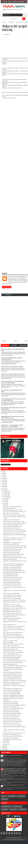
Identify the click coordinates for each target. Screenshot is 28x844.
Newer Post (4, 341)
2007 (3, 749)
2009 (3, 746)
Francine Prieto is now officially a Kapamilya (13, 606)
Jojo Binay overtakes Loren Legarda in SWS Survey (15, 546)
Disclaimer (4, 799)
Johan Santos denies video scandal (11, 552)
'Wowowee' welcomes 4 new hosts (11, 701)
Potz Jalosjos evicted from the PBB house (12, 565)
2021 (3, 471)
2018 (3, 476)
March (5, 741)
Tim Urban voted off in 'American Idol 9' (12, 584)
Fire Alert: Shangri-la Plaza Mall (10, 575)
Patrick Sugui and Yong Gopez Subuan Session (14, 515)
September (6, 496)
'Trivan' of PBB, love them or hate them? (12, 677)
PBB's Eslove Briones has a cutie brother (12, 650)
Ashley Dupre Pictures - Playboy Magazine (12, 662)
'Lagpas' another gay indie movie (10, 664)
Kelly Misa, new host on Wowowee (11, 710)
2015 (3, 481)
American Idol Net (6, 806)
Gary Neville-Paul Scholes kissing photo (12, 596)
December (6, 491)
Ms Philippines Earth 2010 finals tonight (12, 569)
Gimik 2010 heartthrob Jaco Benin (10, 574)
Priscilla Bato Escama (8, 768)
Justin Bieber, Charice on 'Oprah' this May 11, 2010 (14, 547)
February (6, 742)
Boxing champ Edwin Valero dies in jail (12, 611)
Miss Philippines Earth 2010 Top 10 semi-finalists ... (15, 572)
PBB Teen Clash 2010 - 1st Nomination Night (13, 636)
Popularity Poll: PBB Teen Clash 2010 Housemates (14, 665)
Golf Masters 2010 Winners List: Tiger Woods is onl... (15, 680)
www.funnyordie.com (10, 61)
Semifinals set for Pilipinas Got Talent (11, 550)
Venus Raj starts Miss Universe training (12, 579)
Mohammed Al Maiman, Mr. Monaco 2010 (12, 721)
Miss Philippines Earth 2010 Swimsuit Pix (12, 610)
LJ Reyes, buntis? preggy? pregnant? (11, 654)
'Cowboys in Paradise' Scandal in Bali (11, 519)
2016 (3, 480)
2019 (3, 475)
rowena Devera (6, 779)
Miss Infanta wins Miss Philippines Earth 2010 (13, 570)
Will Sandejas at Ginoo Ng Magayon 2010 (12, 675)
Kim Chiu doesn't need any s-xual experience (13, 652)
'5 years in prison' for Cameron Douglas (12, 598)
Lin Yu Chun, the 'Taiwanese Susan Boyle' (12, 725)
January (5, 744)
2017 (3, 478)
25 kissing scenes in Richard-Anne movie (12, 526)
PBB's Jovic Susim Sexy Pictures (11, 513)
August (5, 498)
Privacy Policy (21, 796)
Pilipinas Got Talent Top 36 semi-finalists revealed (14, 557)
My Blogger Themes (21, 839)
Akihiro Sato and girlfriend (9, 508)
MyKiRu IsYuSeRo (18, 837)
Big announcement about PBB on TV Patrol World (14, 600)
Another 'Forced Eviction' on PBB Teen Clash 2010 (14, 531)
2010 (3, 490)
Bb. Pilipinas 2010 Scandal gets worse (11, 734)
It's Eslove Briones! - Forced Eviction (11, 528)
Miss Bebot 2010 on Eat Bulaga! (10, 703)
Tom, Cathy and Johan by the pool (11, 737)
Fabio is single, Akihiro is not (9, 624)
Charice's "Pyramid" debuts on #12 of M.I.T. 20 (13, 626)
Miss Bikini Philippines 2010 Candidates (12, 582)
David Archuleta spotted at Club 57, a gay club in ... (14, 614)
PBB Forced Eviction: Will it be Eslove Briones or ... (15, 529)
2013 (3, 485)
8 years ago (18, 758)
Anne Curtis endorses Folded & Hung (11, 715)
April (4, 505)
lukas (4, 755)
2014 (3, 483)
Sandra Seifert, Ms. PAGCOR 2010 (11, 544)
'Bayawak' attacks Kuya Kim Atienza (11, 580)
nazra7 (5, 760)
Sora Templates (11, 839)
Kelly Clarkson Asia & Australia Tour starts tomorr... (14, 682)
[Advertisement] (14, 47)
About (9, 1)
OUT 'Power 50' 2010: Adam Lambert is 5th (12, 655)
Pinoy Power (13, 809)
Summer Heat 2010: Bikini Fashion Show (12, 628)
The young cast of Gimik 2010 (10, 616)
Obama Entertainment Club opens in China (12, 524)
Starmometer (22, 809)
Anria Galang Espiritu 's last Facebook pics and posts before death (13, 765)
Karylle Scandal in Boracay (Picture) (11, 711)
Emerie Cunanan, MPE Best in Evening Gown (13, 647)
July (5, 500)
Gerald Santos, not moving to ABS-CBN (12, 506)
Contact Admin (11, 796)
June (5, 501)
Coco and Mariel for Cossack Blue (11, 645)
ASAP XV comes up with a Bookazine (11, 692)
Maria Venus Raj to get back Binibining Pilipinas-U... (15, 705)
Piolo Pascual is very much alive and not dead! (13, 521)
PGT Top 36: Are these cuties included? (12, 585)
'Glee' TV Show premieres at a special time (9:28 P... (15, 660)
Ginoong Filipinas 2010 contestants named (12, 577)
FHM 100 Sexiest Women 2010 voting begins (13, 644)
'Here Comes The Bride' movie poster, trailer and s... (15, 511)
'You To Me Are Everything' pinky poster (12, 634)
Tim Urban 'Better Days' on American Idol (12, 595)
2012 (3, 486)
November (6, 493)
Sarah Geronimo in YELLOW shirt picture (12, 542)
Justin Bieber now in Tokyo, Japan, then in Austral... (15, 608)
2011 (3, 488)
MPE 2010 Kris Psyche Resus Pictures (12, 556)
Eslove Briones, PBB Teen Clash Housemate (13, 697)
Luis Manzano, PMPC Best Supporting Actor (13, 564)
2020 (3, 473)
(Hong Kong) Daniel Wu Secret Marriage (12, 618)
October (5, 495)
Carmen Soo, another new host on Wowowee (13, 708)
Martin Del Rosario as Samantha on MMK (12, 510)
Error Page (21, 1)
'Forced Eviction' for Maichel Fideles (11, 593)
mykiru (5, 785)
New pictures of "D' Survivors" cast (11, 716)
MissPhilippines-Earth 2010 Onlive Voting (12, 739)
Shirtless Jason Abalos (8, 642)
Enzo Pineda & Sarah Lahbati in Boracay (12, 720)
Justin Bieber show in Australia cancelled (12, 549)
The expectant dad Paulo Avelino (10, 649)
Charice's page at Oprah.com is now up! (12, 673)
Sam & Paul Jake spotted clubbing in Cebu (12, 632)
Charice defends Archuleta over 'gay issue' (12, 613)
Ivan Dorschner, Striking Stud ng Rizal (11, 693)
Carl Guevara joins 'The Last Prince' (11, 723)
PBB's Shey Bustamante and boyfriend (12, 657)
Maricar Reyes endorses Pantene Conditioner (13, 533)
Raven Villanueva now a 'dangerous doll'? (12, 688)
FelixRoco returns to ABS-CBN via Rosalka (13, 736)
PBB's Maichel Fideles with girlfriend (11, 659)
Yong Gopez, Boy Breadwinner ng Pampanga (13, 695)
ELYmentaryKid (17, 806)
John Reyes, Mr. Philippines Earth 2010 (12, 567)
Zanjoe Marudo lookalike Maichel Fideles (12, 678)
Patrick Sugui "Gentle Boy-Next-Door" (11, 683)
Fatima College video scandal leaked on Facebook (14, 523)
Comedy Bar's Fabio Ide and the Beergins (12, 667)
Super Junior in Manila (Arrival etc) (11, 718)
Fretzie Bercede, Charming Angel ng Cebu (12, 690)
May (5, 503)
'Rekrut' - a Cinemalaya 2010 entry (11, 619)
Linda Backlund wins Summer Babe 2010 (12, 713)
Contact (15, 1)
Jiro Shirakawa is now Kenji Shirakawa (11, 604)
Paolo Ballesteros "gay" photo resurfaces (8, 758)
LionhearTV (5, 809)
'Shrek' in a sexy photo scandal (10, 640)
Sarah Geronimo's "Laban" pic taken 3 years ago (14, 537)
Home (5, 1)
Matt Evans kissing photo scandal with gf (12, 672)
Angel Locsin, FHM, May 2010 (10, 559)
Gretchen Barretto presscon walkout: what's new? (14, 732)
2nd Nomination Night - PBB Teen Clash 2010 (13, 554)
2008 (3, 747)
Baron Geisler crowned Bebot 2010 (11, 706)
